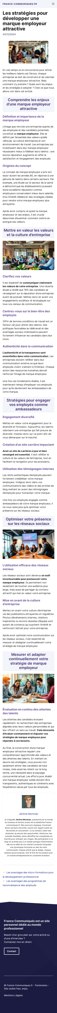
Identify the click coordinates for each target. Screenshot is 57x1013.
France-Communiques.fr (20, 4)
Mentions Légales (13, 995)
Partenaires (41, 985)
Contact (11, 951)
